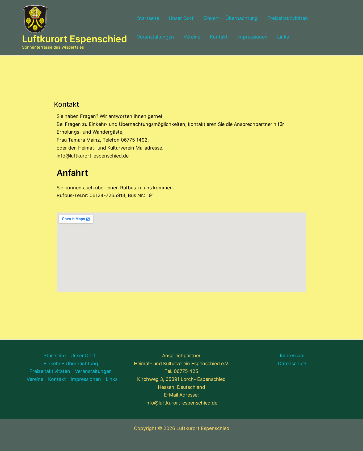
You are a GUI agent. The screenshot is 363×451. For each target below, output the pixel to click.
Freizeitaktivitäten (287, 18)
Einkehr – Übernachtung (230, 18)
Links (283, 37)
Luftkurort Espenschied (74, 38)
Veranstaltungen (155, 37)
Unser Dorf (181, 18)
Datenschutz (292, 363)
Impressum (292, 355)
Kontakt (219, 37)
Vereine (192, 37)
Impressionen (252, 37)
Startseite (148, 18)
